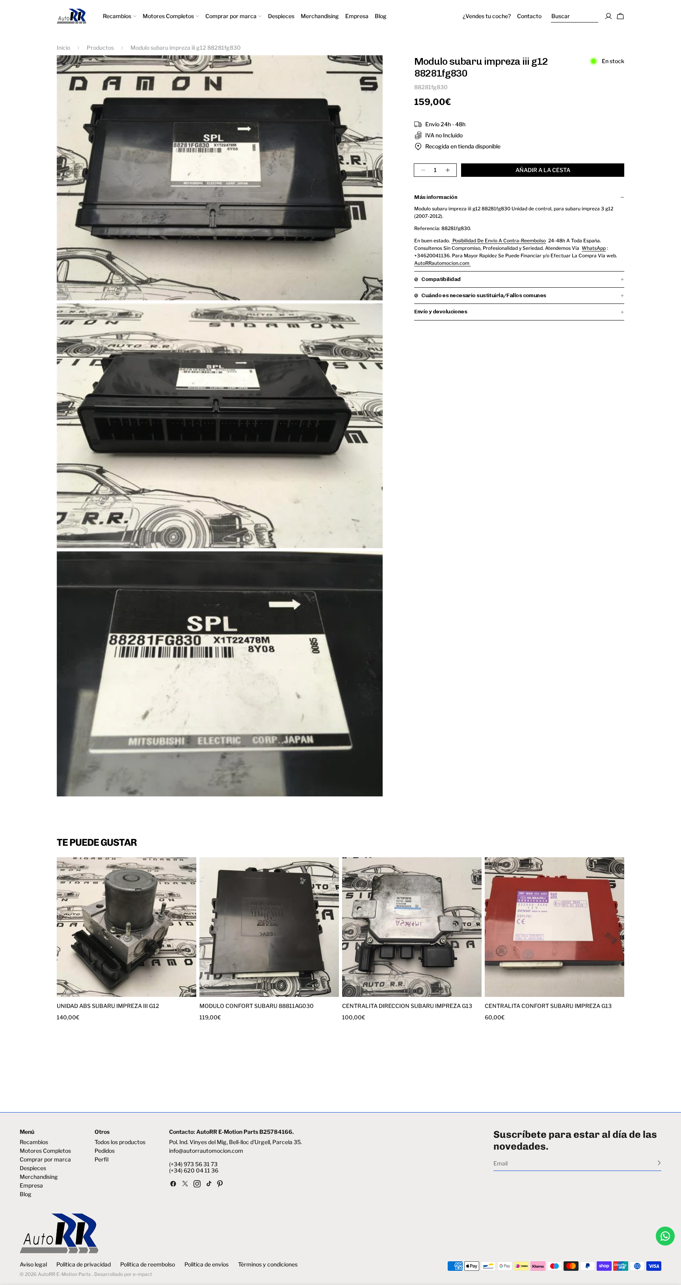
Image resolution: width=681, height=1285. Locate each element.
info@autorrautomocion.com (206, 1151)
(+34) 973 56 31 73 (193, 1164)
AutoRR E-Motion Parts (64, 1274)
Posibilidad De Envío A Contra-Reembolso (498, 241)
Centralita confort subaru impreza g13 (548, 1006)
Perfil (101, 1159)
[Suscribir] (659, 1162)
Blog (26, 1194)
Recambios (34, 1142)
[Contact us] (665, 1236)
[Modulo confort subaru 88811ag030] (269, 927)
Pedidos (105, 1151)
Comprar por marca (45, 1159)
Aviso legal (33, 1264)
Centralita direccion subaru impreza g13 (407, 1006)
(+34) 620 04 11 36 (193, 1170)
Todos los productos (120, 1142)
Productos (100, 47)
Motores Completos (45, 1151)
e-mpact (142, 1274)
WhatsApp (594, 248)
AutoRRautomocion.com (442, 263)
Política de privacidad (83, 1264)
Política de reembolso (147, 1264)
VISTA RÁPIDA (93, 992)
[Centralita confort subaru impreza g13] (554, 927)
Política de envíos (206, 1264)
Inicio (63, 47)
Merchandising (39, 1177)
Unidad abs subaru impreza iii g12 (108, 1006)
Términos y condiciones (268, 1264)
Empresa (31, 1185)
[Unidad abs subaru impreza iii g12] (126, 927)
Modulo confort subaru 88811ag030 (256, 1006)
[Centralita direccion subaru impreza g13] (412, 927)
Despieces (33, 1168)
